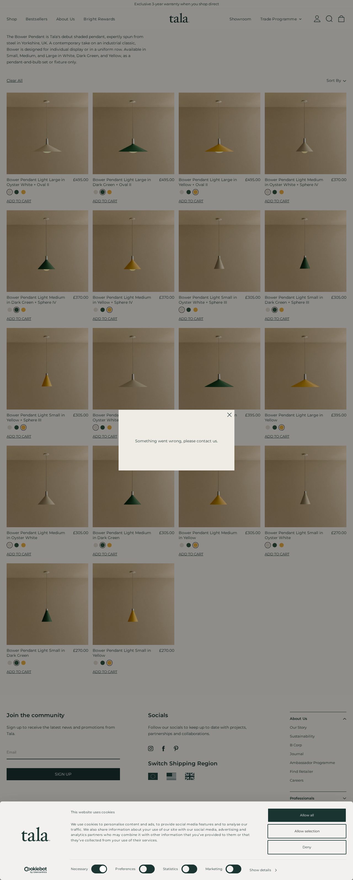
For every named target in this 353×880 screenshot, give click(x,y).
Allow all (307, 815)
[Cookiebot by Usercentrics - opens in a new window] (36, 870)
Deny (307, 847)
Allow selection (307, 831)
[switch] (147, 869)
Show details (260, 870)
